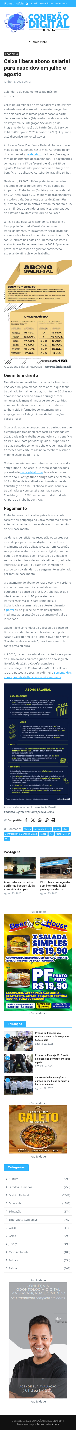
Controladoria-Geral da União (21, 833)
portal (10, 610)
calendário (35, 154)
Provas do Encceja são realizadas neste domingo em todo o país (52, 1036)
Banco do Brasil (42, 829)
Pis (51, 833)
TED (7, 838)
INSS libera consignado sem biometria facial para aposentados (55, 886)
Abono (27, 829)
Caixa (57, 829)
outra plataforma (31, 472)
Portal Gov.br (63, 833)
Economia (11, 54)
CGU (65, 829)
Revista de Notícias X (48, 1424)
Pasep (43, 833)
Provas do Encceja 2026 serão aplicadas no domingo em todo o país (52, 1059)
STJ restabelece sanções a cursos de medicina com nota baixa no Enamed (52, 1081)
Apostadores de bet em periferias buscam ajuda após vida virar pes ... (19, 886)
